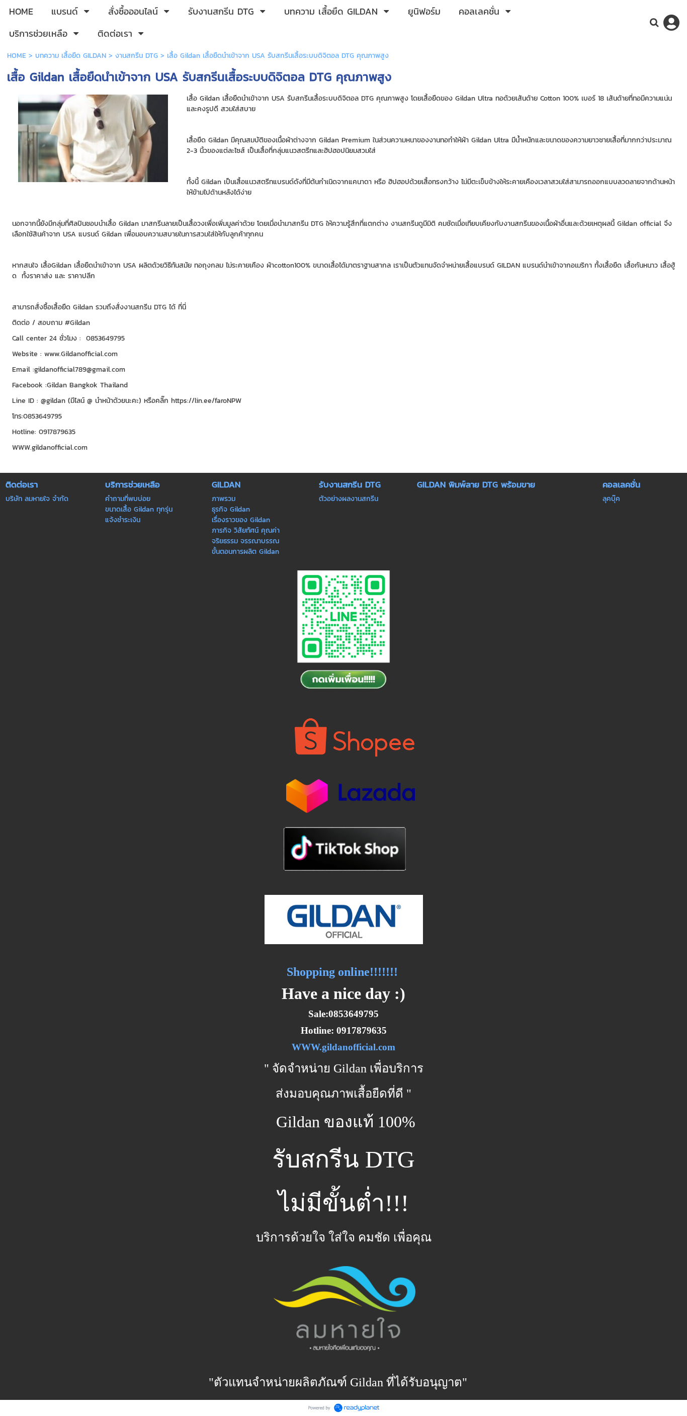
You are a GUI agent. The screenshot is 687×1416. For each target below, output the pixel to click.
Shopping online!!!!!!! (342, 971)
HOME (16, 55)
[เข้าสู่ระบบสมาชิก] (671, 23)
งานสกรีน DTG (136, 55)
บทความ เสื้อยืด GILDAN (70, 55)
